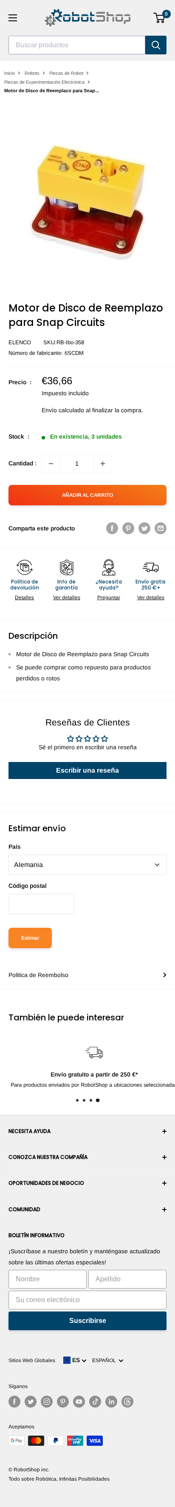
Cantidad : (22, 463)
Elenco (19, 342)
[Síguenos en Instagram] (47, 1402)
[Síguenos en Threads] (127, 1402)
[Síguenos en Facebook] (14, 1402)
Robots (32, 73)
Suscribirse (87, 1320)
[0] (159, 18)
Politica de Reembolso (38, 975)
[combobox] (76, 45)
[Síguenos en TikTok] (95, 1402)
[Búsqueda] (156, 45)
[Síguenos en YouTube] (79, 1402)
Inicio (9, 73)
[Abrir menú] (12, 17)
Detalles (24, 598)
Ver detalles (66, 598)
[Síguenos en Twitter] (31, 1402)
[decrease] (51, 464)
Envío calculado (63, 410)
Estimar (30, 938)
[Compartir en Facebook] (112, 528)
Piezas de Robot (66, 73)
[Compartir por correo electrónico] (161, 528)
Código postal (27, 885)
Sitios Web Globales (31, 1360)
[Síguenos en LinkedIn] (111, 1402)
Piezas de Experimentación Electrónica (44, 82)
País (14, 846)
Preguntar (108, 598)
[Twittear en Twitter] (144, 528)
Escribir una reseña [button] (87, 770)
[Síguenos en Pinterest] (63, 1402)
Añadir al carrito (87, 495)
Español (105, 1360)
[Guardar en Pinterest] (128, 528)
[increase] (103, 464)
